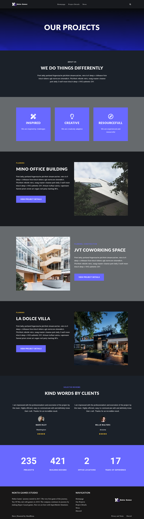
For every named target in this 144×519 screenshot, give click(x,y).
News (85, 4)
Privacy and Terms (117, 516)
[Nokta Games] (20, 4)
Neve (14, 516)
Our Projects (80, 502)
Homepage (61, 4)
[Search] (130, 4)
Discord (79, 511)
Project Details (74, 4)
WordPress (30, 516)
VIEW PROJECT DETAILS (31, 199)
